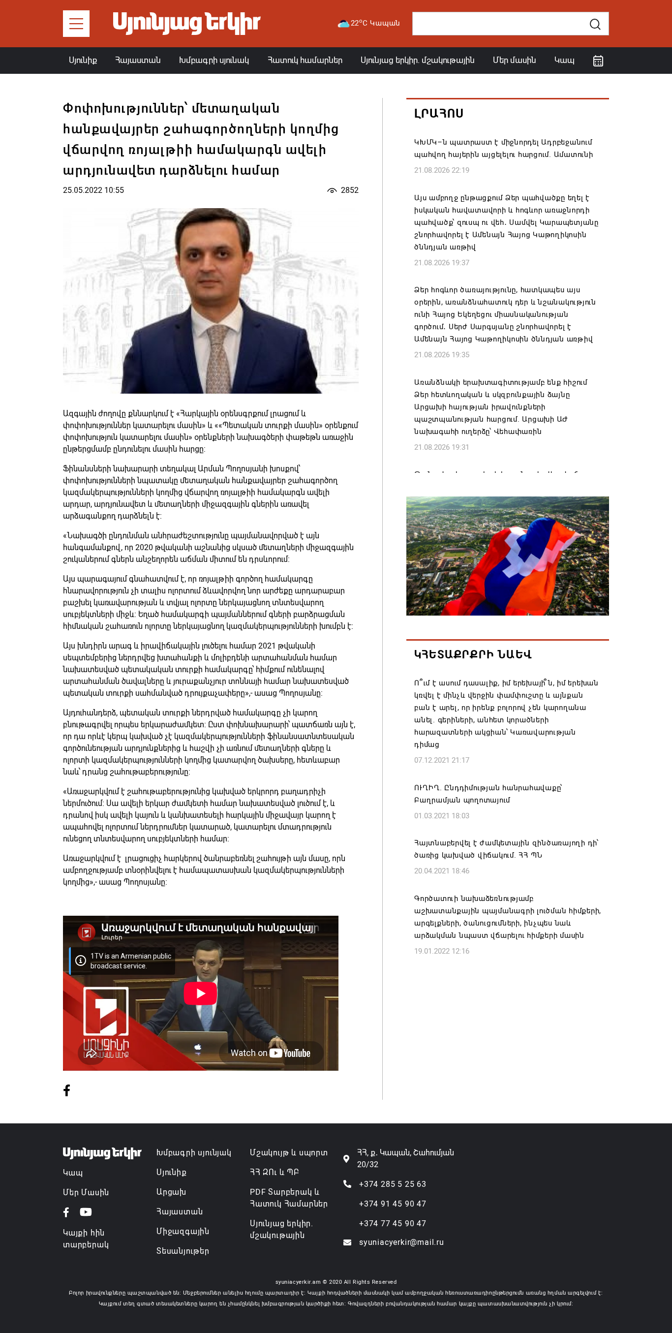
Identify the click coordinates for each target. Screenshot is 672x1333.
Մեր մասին (514, 60)
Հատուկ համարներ (305, 60)
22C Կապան (376, 23)
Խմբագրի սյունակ (214, 60)
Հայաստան (138, 60)
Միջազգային (183, 1231)
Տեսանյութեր (183, 1251)
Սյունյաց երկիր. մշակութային (418, 60)
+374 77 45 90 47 (393, 1223)
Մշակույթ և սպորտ (289, 1152)
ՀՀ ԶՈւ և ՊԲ (274, 1172)
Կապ (564, 60)
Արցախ (171, 1192)
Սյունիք (83, 60)
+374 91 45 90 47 (393, 1204)
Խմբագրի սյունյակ (194, 1152)
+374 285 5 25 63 (393, 1184)
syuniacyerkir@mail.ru (401, 1242)
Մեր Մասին (86, 1192)
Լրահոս (439, 114)
